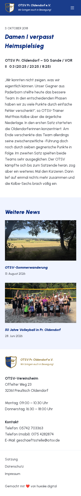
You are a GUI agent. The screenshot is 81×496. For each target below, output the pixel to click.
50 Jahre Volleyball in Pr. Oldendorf (33, 330)
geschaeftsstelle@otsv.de (38, 440)
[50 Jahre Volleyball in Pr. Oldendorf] (40, 303)
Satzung (11, 459)
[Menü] (72, 8)
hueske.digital (47, 486)
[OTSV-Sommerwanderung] (40, 240)
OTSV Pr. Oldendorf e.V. (34, 5)
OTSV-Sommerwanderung (26, 267)
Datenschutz (14, 466)
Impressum (12, 474)
